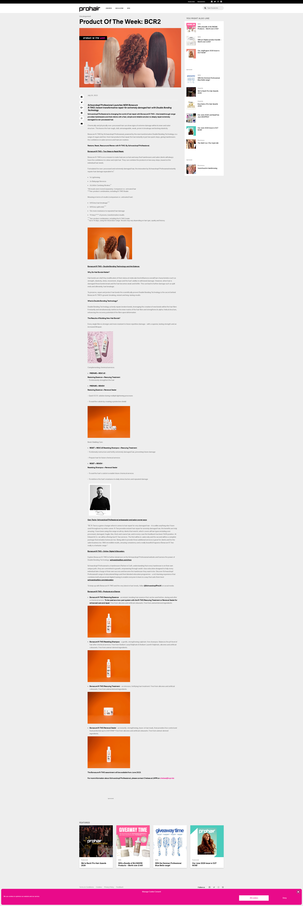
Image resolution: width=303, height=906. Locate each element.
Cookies (99, 887)
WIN (128, 8)
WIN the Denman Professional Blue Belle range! (209, 79)
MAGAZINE (120, 8)
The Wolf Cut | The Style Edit (208, 143)
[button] (298, 892)
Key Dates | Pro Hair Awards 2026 (208, 105)
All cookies (254, 898)
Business (201, 140)
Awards (200, 88)
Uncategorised (85, 16)
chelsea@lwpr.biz (167, 778)
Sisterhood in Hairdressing (207, 168)
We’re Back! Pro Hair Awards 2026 (208, 92)
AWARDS (109, 8)
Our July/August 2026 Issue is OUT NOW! (208, 51)
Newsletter (201, 2)
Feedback (119, 887)
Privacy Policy (109, 887)
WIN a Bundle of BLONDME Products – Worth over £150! (208, 28)
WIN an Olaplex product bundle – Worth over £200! (209, 41)
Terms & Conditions (86, 887)
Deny (285, 898)
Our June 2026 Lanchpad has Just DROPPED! (208, 116)
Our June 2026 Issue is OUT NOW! (208, 129)
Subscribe (191, 2)
